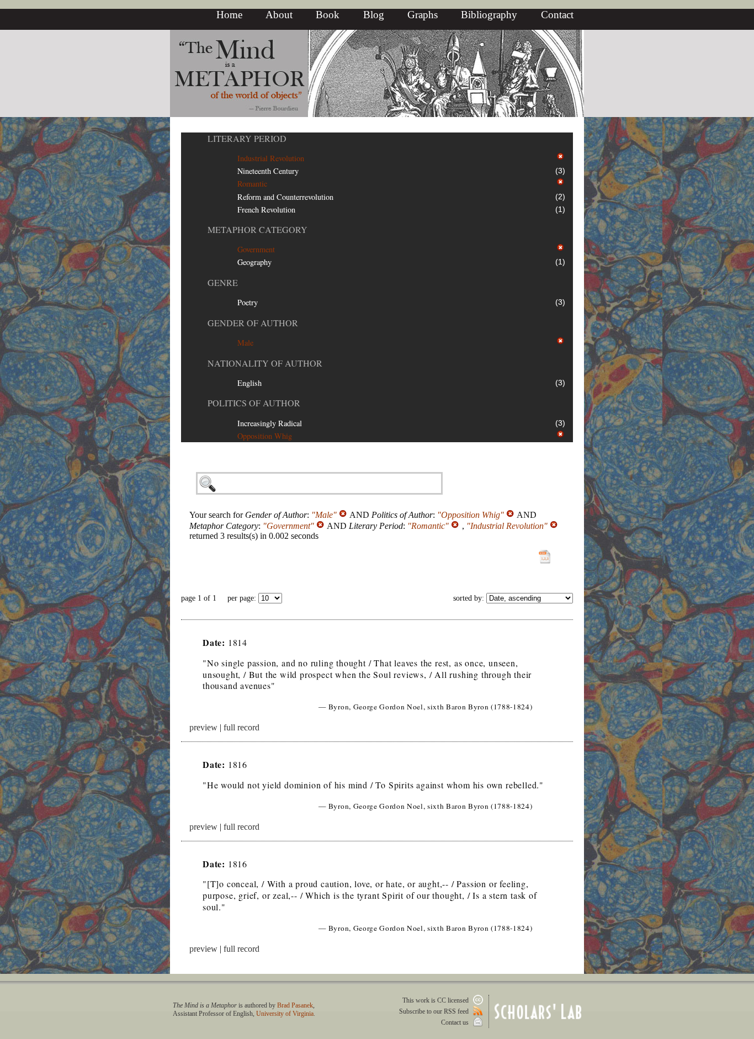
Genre (223, 282)
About (279, 14)
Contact (557, 14)
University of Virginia (285, 1013)
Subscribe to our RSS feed (434, 1011)
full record (241, 727)
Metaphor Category (257, 229)
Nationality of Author (265, 363)
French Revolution (266, 209)
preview (203, 727)
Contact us (455, 1022)
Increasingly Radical (269, 423)
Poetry (247, 302)
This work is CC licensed (436, 1000)
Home (229, 14)
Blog (373, 14)
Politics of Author (254, 403)
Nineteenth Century (268, 171)
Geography (254, 262)
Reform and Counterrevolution (285, 197)
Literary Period (247, 138)
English (249, 383)
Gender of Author (253, 322)
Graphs (422, 14)
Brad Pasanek (295, 1005)
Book (327, 14)
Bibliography (489, 14)
